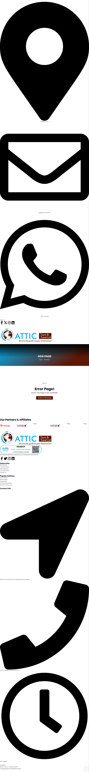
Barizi (19, 768)
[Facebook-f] (1, 322)
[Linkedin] (13, 322)
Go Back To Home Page (44, 398)
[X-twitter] (5, 322)
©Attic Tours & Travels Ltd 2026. (8, 767)
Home (40, 360)
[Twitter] (5, 458)
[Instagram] (9, 322)
